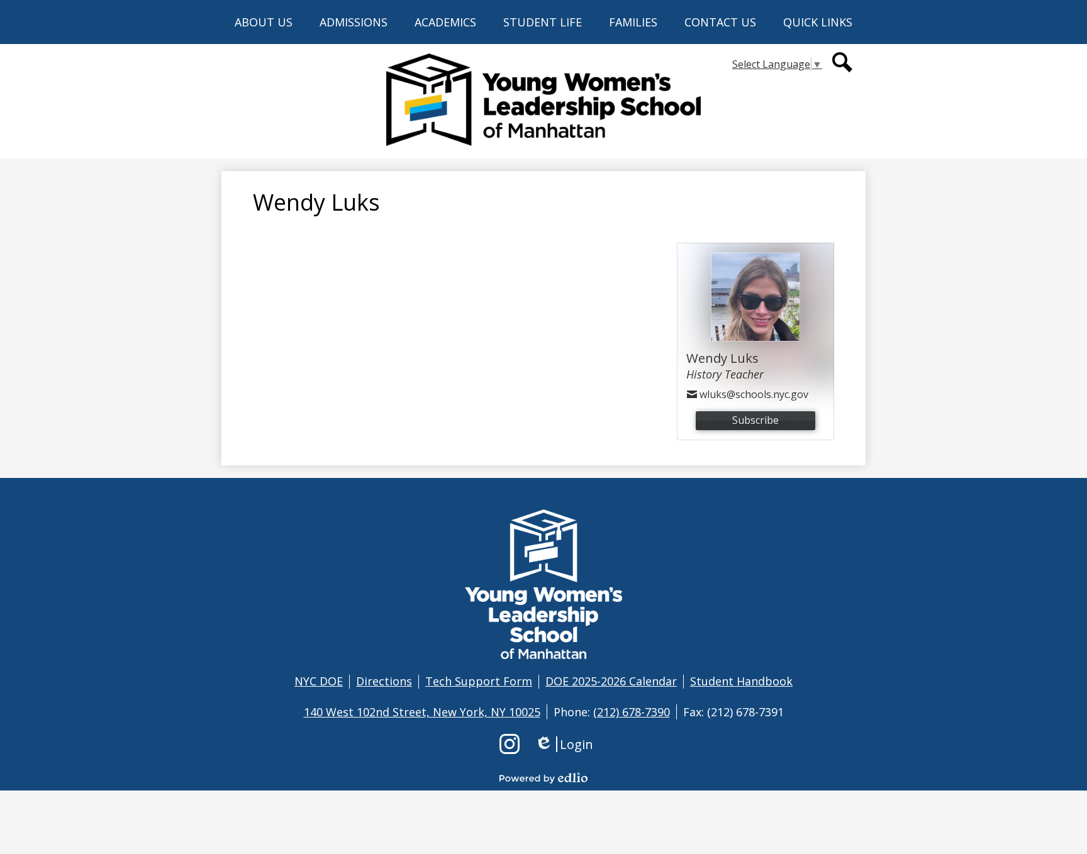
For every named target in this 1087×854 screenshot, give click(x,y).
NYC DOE (318, 681)
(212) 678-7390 (631, 711)
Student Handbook (741, 681)
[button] (263, 22)
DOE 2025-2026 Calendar (611, 681)
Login (564, 744)
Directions (384, 681)
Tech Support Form (478, 681)
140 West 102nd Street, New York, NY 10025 (422, 711)
